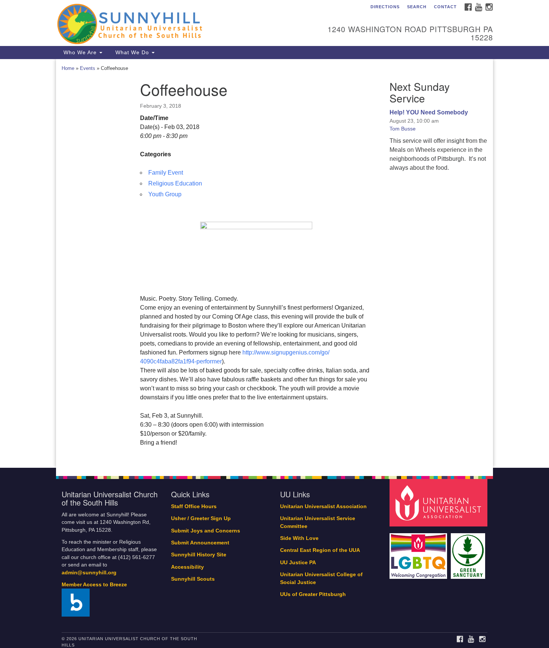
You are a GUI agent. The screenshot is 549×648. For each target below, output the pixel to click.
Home (68, 68)
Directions (385, 6)
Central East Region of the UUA (320, 550)
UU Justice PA (298, 562)
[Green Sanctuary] (469, 552)
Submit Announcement (200, 543)
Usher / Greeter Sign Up (201, 518)
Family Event (165, 172)
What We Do (132, 52)
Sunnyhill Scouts (193, 579)
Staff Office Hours (194, 506)
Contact (445, 6)
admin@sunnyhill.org (89, 572)
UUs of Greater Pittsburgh (313, 594)
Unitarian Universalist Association (323, 506)
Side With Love (299, 538)
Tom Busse (403, 129)
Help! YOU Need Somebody (429, 112)
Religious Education (175, 183)
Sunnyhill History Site (198, 555)
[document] (274, 263)
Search (417, 6)
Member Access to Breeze (94, 584)
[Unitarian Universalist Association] (440, 502)
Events (87, 68)
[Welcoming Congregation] (419, 552)
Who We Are (80, 52)
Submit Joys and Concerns (205, 531)
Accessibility (187, 567)
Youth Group (165, 194)
